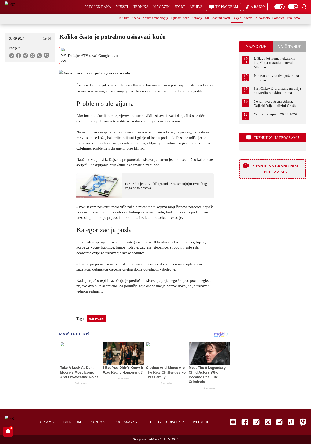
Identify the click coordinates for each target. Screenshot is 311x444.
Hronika (141, 6)
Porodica (278, 18)
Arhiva (196, 6)
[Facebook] (244, 422)
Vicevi (248, 18)
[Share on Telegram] (25, 55)
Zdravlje (197, 18)
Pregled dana (98, 6)
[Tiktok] (291, 422)
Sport (179, 6)
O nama (47, 422)
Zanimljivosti (221, 18)
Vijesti (122, 6)
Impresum (72, 422)
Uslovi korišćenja (167, 422)
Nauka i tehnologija (155, 18)
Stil (207, 18)
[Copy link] (11, 55)
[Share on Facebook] (18, 55)
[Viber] (302, 422)
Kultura (124, 18)
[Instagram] (256, 422)
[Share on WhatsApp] (39, 55)
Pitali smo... (294, 18)
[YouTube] (233, 422)
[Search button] (303, 6)
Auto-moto (262, 18)
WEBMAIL (201, 422)
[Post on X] (32, 55)
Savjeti (236, 18)
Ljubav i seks (180, 18)
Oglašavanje (128, 422)
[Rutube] (279, 422)
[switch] (279, 6)
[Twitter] (268, 422)
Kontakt (98, 422)
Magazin (161, 6)
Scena (136, 18)
